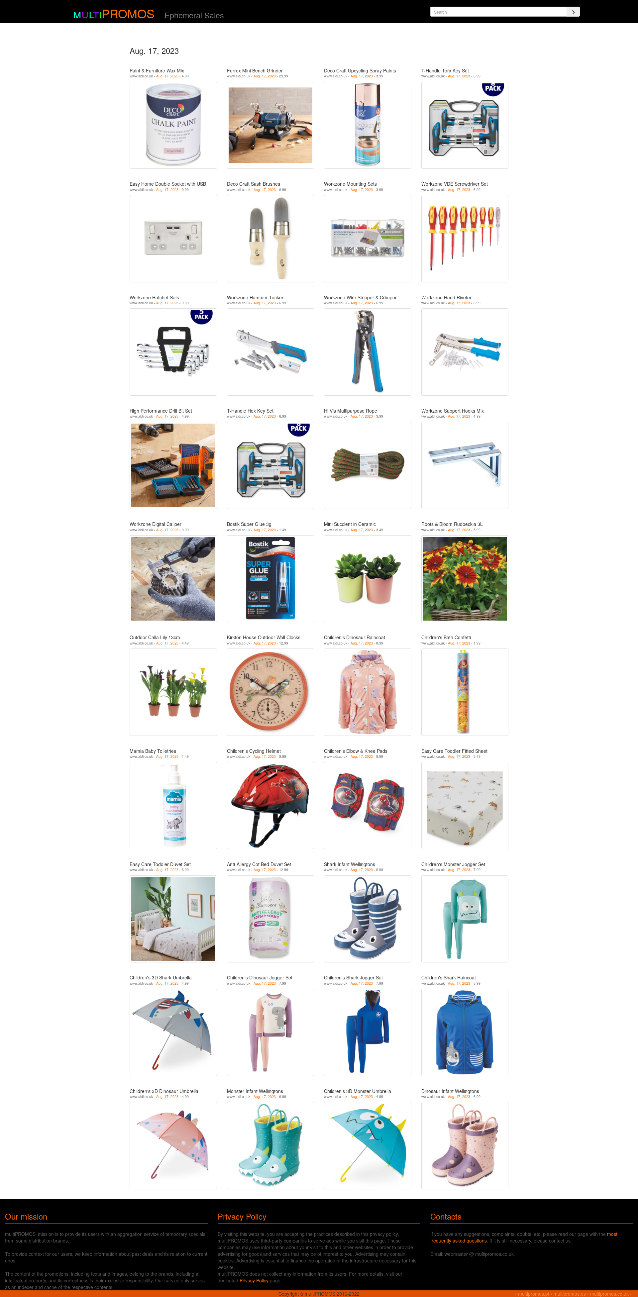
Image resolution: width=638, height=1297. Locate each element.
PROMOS (128, 13)
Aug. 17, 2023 (167, 75)
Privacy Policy (254, 1280)
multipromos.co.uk (609, 1293)
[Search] (573, 12)
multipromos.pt (533, 1293)
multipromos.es (570, 1293)
